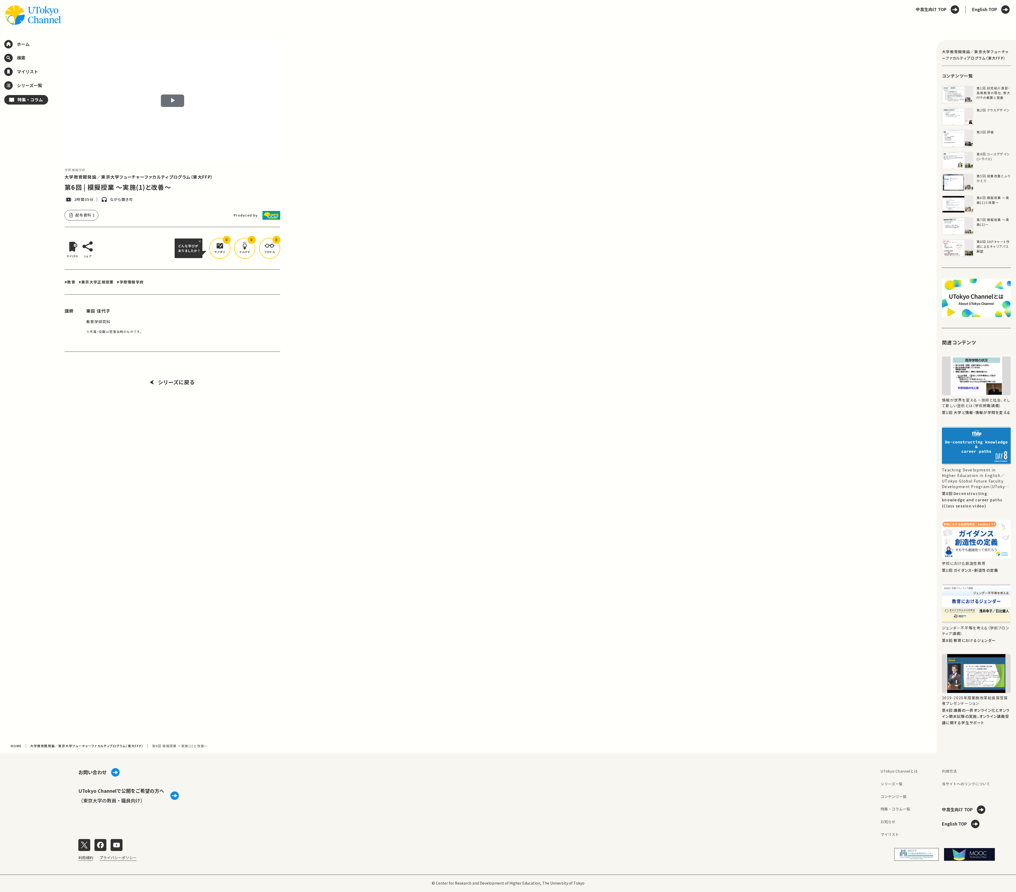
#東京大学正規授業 (96, 282)
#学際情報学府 (130, 282)
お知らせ (888, 821)
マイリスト (890, 834)
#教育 (70, 282)
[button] (219, 248)
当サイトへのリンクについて (966, 783)
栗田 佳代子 (98, 311)
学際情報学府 (75, 170)
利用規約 (85, 857)
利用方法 (949, 771)
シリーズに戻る (176, 382)
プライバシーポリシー (118, 857)
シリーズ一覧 (891, 783)
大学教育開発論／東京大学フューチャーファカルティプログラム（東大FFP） (139, 177)
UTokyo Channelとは (899, 771)
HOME (16, 746)
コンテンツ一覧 (893, 796)
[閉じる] (200, 241)
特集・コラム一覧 (895, 809)
